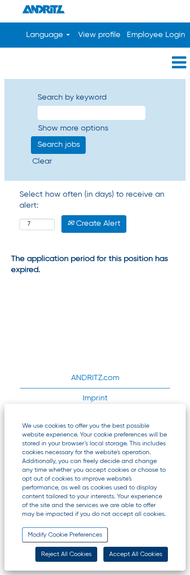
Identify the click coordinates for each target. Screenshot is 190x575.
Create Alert (97, 224)
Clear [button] (42, 161)
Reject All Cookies (66, 554)
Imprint (95, 398)
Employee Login (156, 35)
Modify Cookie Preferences (65, 535)
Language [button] (45, 35)
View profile (99, 35)
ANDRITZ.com (95, 378)
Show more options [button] (73, 128)
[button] (95, 63)
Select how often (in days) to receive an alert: (91, 200)
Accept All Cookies (135, 554)
